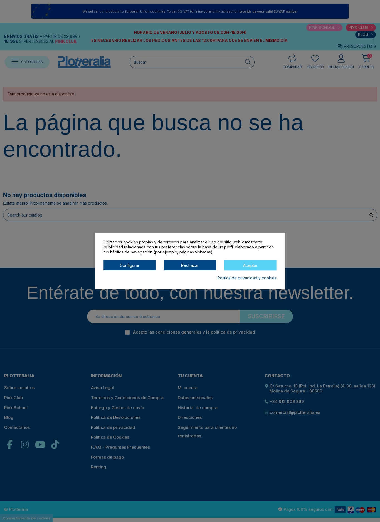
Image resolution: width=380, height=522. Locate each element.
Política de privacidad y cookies (247, 278)
